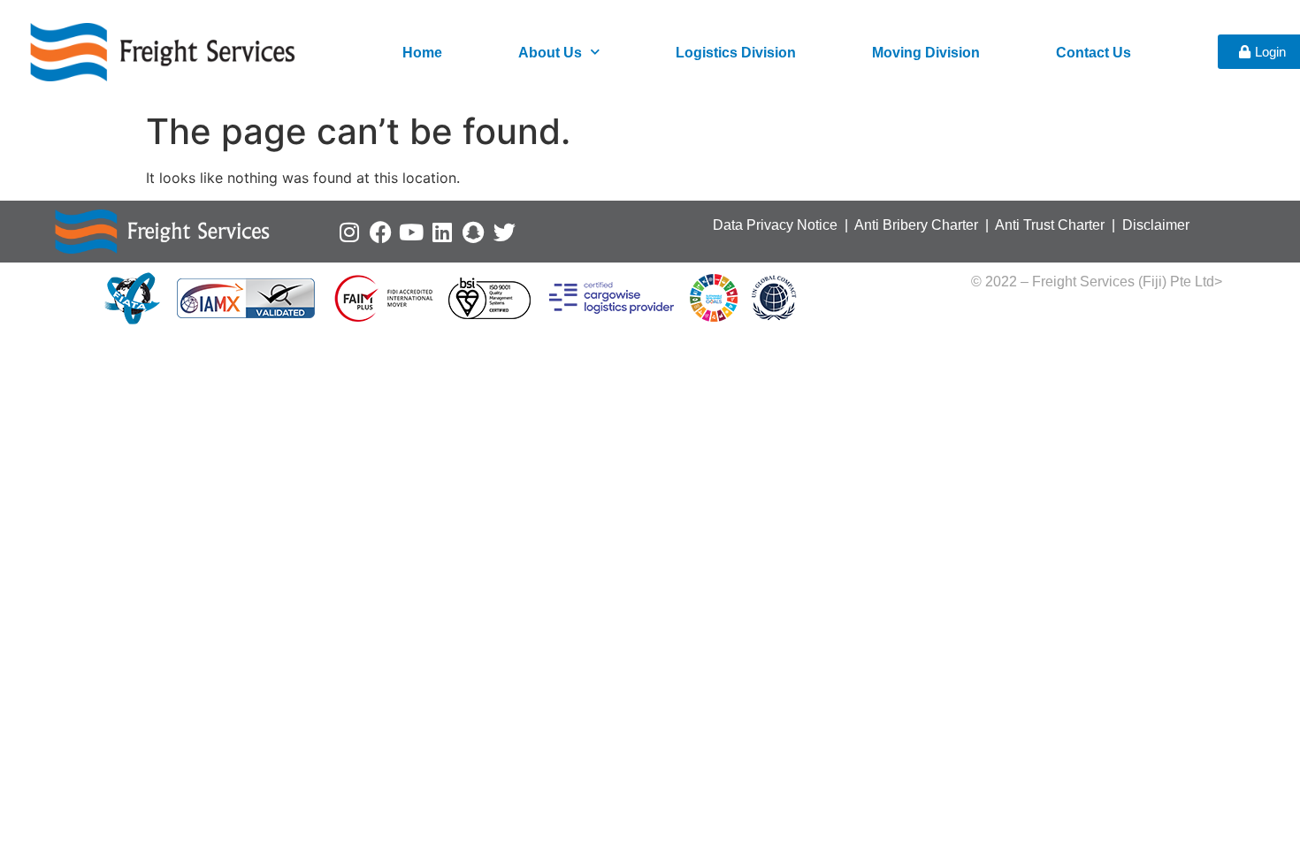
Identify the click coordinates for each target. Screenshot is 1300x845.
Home (422, 52)
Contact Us (1093, 52)
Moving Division (926, 52)
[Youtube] (411, 232)
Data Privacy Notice (775, 224)
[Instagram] (349, 232)
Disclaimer (1155, 224)
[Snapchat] (473, 232)
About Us (550, 52)
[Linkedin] (442, 232)
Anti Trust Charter (1051, 224)
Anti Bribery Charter (916, 224)
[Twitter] (504, 232)
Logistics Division (736, 52)
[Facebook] (380, 232)
